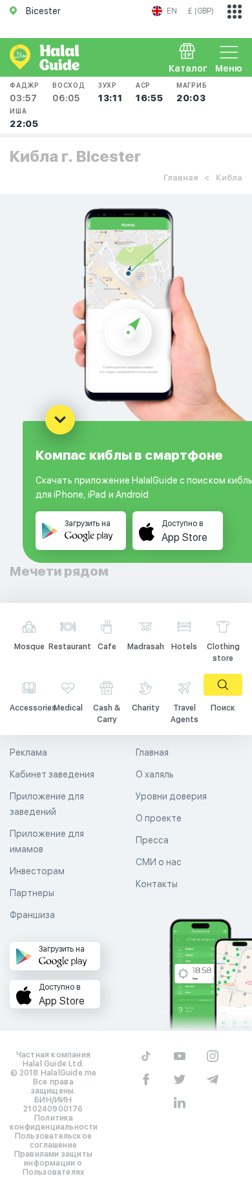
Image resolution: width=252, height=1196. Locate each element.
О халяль (155, 774)
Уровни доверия (171, 796)
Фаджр (24, 92)
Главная (180, 177)
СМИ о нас (159, 862)
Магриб (191, 92)
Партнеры (32, 893)
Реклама (28, 752)
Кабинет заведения (52, 774)
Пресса (152, 840)
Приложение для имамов (47, 841)
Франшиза (32, 915)
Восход (68, 92)
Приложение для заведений (47, 804)
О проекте (159, 818)
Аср (149, 92)
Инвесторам (37, 871)
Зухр (110, 92)
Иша (24, 118)
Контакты (157, 884)
